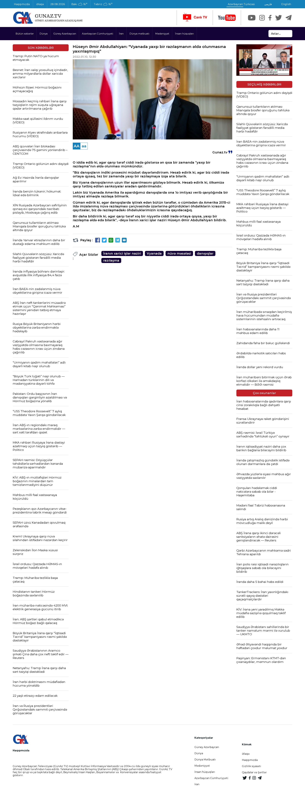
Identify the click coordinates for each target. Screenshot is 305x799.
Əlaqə (40, 4)
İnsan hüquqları (184, 33)
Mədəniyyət (162, 33)
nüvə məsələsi (179, 253)
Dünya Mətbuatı (205, 759)
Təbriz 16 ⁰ (103, 4)
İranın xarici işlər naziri (122, 253)
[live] (195, 17)
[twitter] (278, 17)
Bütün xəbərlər (25, 33)
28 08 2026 (57, 4)
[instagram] (262, 17)
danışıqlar (205, 253)
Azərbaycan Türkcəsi (241, 4)
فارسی (268, 4)
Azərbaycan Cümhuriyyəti (97, 33)
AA (76, 146)
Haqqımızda (22, 4)
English (286, 4)
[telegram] (288, 17)
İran (121, 33)
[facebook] (270, 17)
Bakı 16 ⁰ (79, 4)
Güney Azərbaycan (64, 33)
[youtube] (227, 17)
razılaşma (111, 260)
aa (84, 146)
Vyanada (154, 253)
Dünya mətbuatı (139, 33)
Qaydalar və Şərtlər (254, 772)
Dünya (43, 33)
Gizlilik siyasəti (251, 766)
